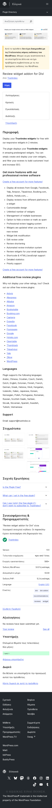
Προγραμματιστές (11, 732)
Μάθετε (7, 722)
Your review (8, 629)
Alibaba (10, 301)
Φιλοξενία (8, 709)
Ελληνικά (13, 771)
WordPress (12, 361)
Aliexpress (11, 297)
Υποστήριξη (11, 123)
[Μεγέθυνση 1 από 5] (21, 436)
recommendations (41, 596)
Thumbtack (12, 345)
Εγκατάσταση (12, 109)
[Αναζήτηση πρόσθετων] (31, 21)
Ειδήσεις (7, 704)
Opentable (12, 341)
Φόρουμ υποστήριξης (13, 659)
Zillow (9, 357)
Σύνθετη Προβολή (12, 609)
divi (36, 591)
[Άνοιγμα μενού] (47, 4)
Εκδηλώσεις (33, 727)
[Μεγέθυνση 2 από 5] (21, 451)
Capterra (11, 317)
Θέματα (31, 704)
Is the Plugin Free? (12, 487)
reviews (37, 601)
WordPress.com (10, 745)
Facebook (12, 325)
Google (10, 333)
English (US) (44, 584)
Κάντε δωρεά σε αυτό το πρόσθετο (20, 683)
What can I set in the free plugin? (19, 495)
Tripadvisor (12, 349)
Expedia (11, 321)
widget (45, 601)
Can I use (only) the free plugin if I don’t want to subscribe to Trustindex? (22, 504)
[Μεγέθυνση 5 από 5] (45, 464)
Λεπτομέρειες (12, 95)
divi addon (44, 591)
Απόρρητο (8, 714)
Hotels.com (12, 337)
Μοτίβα (31, 714)
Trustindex (12, 78)
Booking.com (13, 313)
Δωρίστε (31, 732)
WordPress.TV (10, 736)
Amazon (11, 305)
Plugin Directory (10, 12)
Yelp (9, 353)
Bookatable (12, 309)
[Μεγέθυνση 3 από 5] (45, 436)
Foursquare (12, 329)
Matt (5, 750)
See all (46, 629)
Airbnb (10, 293)
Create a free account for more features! (23, 181)
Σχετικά (7, 700)
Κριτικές (9, 102)
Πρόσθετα (32, 709)
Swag (31, 736)
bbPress (7, 755)
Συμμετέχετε (33, 722)
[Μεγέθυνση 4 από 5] (45, 451)
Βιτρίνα (31, 700)
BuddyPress (9, 759)
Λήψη (7, 85)
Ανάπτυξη (10, 116)
